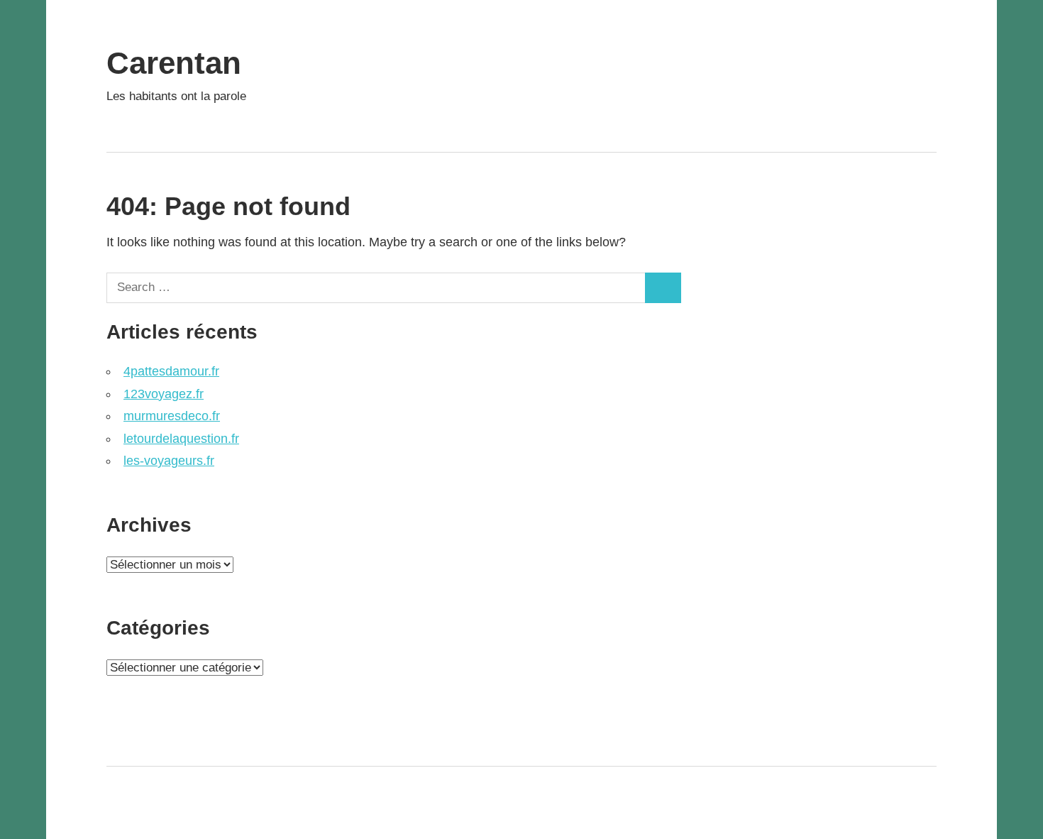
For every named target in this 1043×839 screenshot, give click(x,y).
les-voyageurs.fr (168, 461)
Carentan (173, 62)
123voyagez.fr (163, 394)
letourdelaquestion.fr (181, 439)
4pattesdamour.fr (171, 371)
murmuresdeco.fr (171, 416)
